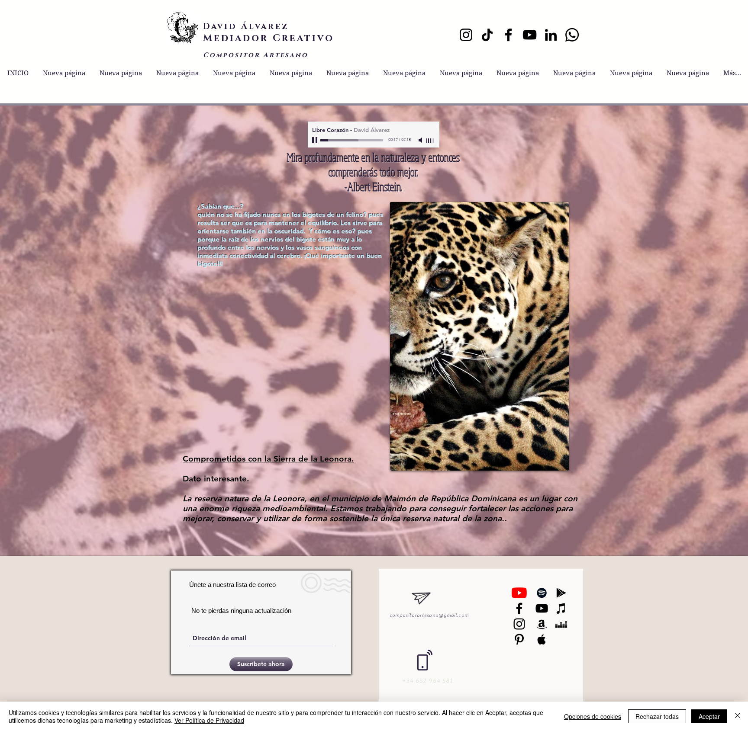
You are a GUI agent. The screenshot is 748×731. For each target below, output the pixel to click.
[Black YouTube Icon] (541, 608)
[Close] (737, 716)
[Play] (315, 140)
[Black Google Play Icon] (561, 592)
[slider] (430, 140)
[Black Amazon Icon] (541, 624)
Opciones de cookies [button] (592, 716)
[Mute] (421, 140)
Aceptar (709, 716)
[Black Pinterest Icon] (519, 639)
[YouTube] (529, 34)
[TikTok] (487, 34)
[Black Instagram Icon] (519, 624)
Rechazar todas (657, 716)
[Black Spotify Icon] (541, 592)
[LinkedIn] (550, 34)
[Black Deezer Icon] (561, 624)
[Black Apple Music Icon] (541, 639)
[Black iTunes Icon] (561, 608)
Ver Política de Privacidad (209, 720)
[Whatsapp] (572, 34)
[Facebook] (508, 34)
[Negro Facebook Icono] (519, 608)
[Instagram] (466, 34)
